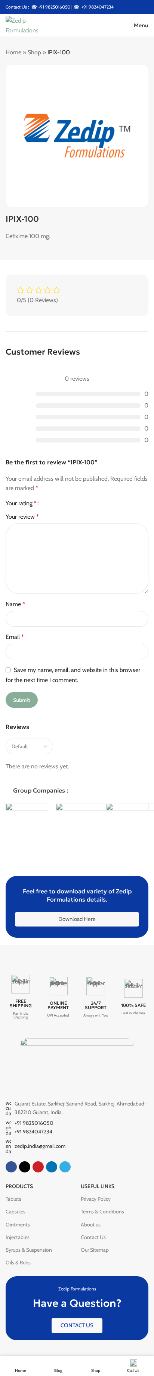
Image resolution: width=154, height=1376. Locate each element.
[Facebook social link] (11, 1166)
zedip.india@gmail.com (40, 1146)
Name (15, 604)
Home (13, 52)
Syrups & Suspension (29, 1250)
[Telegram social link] (65, 1166)
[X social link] (24, 1166)
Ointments (18, 1224)
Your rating (21, 503)
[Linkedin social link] (51, 1166)
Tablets (13, 1199)
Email (15, 636)
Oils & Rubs (18, 1262)
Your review (22, 516)
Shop (34, 52)
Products (19, 1186)
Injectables (18, 1237)
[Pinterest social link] (38, 1166)
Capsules (15, 1211)
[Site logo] (32, 24)
